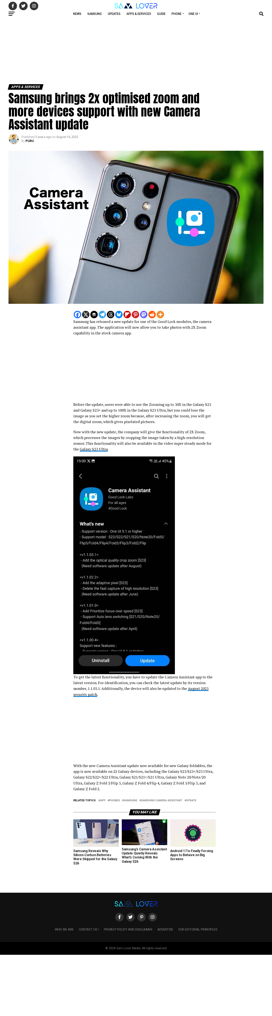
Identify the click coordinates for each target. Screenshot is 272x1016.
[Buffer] (94, 314)
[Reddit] (152, 314)
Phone (176, 14)
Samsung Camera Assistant (161, 800)
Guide (161, 14)
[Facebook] (77, 314)
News (77, 14)
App (102, 800)
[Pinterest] (135, 314)
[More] (160, 314)
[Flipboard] (127, 314)
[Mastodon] (143, 314)
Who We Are (64, 929)
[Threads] (110, 314)
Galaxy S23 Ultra (94, 449)
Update (191, 800)
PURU (30, 141)
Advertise (165, 929)
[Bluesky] (119, 314)
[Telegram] (102, 314)
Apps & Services (138, 14)
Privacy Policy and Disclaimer (128, 929)
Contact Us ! (89, 929)
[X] (85, 314)
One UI (193, 14)
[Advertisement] (127, 50)
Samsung (94, 14)
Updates (114, 14)
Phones (114, 800)
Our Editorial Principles (197, 929)
